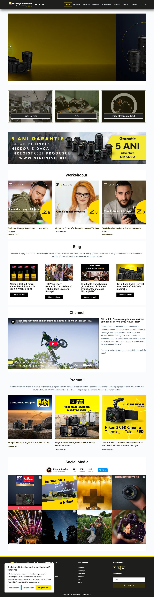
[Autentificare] (145, 4)
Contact (134, 4)
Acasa (68, 4)
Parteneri (76, 4)
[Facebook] (36, 4)
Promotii (86, 4)
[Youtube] (123, 568)
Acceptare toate (43, 588)
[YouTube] (43, 4)
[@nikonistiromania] (49, 470)
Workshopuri (106, 4)
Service (117, 4)
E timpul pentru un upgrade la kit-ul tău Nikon (28, 442)
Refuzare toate (28, 588)
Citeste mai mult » (13, 234)
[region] (29, 577)
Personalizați (14, 588)
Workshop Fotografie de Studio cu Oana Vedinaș (77, 228)
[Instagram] (39, 4)
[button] (10, 47)
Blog (124, 4)
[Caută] (141, 4)
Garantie (95, 4)
